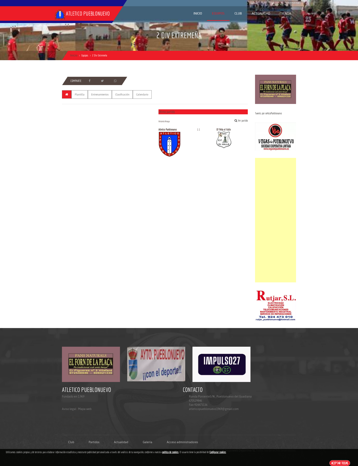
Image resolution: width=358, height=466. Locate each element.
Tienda (285, 13)
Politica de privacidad (71, 425)
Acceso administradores (182, 442)
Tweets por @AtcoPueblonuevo (268, 113)
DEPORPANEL (291, 3)
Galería (147, 442)
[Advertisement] (275, 220)
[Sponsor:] (275, 89)
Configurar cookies (217, 452)
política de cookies (170, 452)
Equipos (218, 13)
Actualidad (261, 13)
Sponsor (253, 3)
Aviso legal (69, 409)
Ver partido (242, 120)
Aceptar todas (339, 463)
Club (238, 13)
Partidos (94, 442)
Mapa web (85, 409)
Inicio (198, 13)
